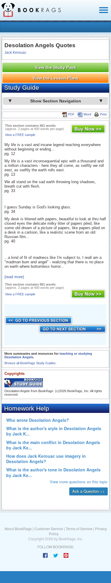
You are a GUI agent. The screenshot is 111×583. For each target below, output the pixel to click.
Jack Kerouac (15, 52)
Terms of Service (79, 528)
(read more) (14, 277)
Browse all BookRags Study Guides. (30, 363)
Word (87, 114)
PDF (71, 114)
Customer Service (48, 528)
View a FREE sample (20, 135)
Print (103, 114)
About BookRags (18, 528)
